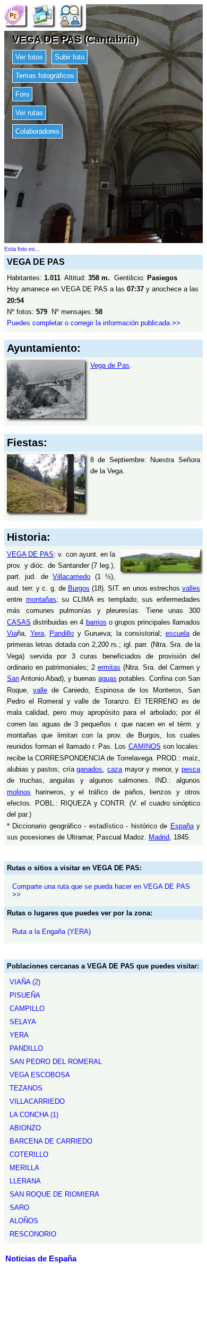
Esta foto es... (22, 249)
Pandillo (61, 633)
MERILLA (24, 1168)
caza (114, 769)
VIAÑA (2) (25, 982)
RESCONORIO (33, 1234)
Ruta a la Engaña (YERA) (51, 932)
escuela (177, 633)
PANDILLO (26, 1048)
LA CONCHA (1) (34, 1115)
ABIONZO (25, 1128)
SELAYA (23, 1022)
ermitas (109, 667)
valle (40, 690)
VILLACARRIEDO (37, 1101)
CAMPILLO (27, 1009)
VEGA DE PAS (30, 554)
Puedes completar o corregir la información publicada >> (93, 323)
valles (191, 588)
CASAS (19, 622)
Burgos (79, 588)
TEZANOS (26, 1088)
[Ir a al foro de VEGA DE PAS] (70, 15)
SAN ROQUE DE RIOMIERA (54, 1194)
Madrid (159, 837)
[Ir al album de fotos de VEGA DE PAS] (42, 15)
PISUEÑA (25, 995)
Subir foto (69, 57)
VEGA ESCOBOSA (40, 1075)
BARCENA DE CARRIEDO (51, 1141)
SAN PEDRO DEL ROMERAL (56, 1062)
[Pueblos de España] (14, 15)
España (182, 826)
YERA (19, 1035)
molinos (19, 792)
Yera (37, 633)
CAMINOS (144, 746)
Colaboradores (37, 131)
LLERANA (25, 1181)
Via (12, 633)
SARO (19, 1207)
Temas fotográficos (44, 76)
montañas (41, 599)
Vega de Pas (110, 365)
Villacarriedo (71, 577)
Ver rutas (29, 113)
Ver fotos (29, 57)
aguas (107, 678)
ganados (89, 769)
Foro (22, 94)
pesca (191, 769)
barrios (96, 622)
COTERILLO (29, 1154)
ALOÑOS (24, 1221)
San (13, 678)
